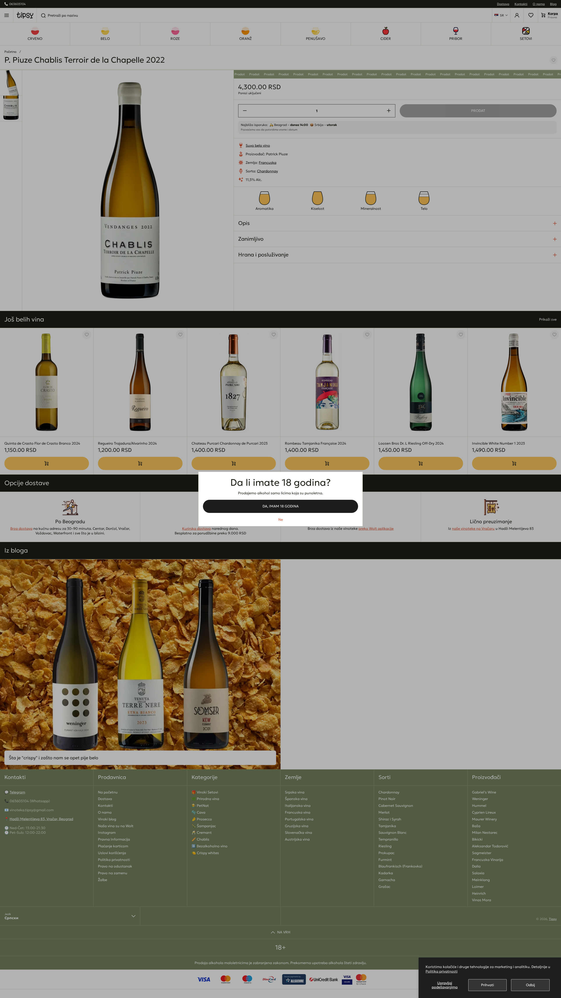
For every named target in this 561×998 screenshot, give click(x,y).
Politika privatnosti (442, 971)
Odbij (530, 985)
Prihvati (487, 985)
